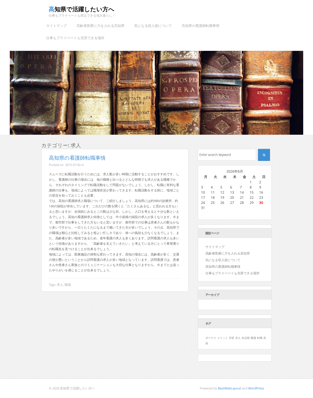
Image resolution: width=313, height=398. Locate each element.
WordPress (256, 388)
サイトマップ (56, 25)
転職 (259, 338)
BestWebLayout (229, 388)
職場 (68, 284)
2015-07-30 (73, 165)
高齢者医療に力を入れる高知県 (100, 25)
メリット (222, 338)
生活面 (246, 338)
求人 (60, 284)
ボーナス (210, 338)
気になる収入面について (153, 25)
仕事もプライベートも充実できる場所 (75, 37)
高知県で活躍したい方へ (81, 9)
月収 (231, 338)
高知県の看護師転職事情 (200, 25)
